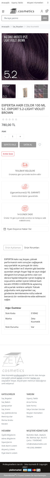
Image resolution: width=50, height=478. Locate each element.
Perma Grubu (7, 420)
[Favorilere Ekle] (39, 144)
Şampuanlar (7, 405)
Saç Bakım (6, 402)
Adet (4, 131)
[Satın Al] (27, 144)
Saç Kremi (6, 409)
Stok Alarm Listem (9, 446)
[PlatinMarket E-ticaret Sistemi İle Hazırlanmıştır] (15, 470)
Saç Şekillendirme (9, 413)
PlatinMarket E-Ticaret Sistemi (17, 475)
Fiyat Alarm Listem (9, 453)
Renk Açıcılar (7, 416)
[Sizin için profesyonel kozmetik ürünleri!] (22, 11)
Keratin (5, 424)
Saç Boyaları (7, 398)
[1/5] (3, 119)
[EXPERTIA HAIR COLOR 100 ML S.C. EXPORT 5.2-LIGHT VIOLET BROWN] (25, 56)
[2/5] (5, 119)
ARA (45, 18)
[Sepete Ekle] (10, 144)
